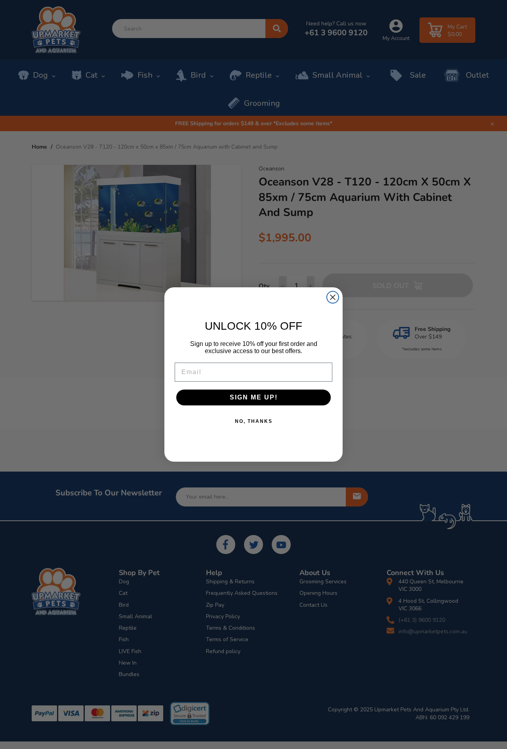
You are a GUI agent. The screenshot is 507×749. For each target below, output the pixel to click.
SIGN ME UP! (254, 397)
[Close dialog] (333, 297)
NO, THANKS (254, 421)
